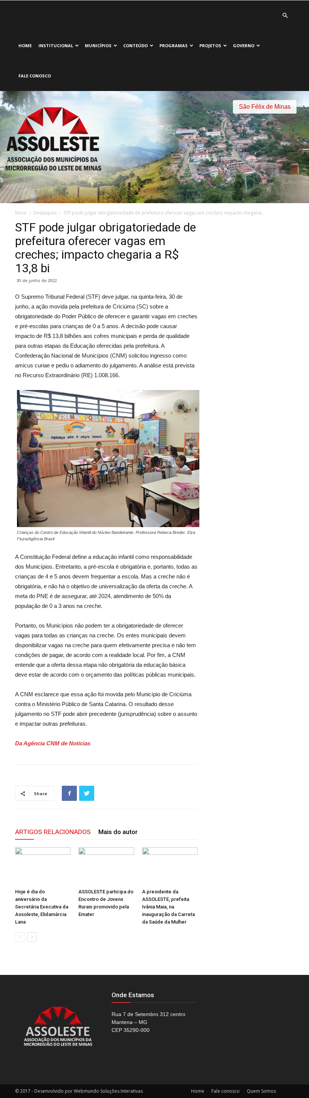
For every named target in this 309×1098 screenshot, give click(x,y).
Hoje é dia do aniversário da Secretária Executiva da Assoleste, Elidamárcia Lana (41, 907)
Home (25, 45)
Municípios (98, 45)
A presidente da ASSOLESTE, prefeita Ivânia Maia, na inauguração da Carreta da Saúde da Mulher (168, 907)
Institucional (55, 45)
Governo (243, 45)
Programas (173, 45)
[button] (285, 15)
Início (20, 213)
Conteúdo (135, 45)
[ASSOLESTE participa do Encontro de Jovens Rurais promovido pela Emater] (106, 866)
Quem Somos (261, 1091)
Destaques (45, 213)
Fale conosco (34, 76)
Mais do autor (118, 832)
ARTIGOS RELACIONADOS (53, 832)
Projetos (210, 45)
